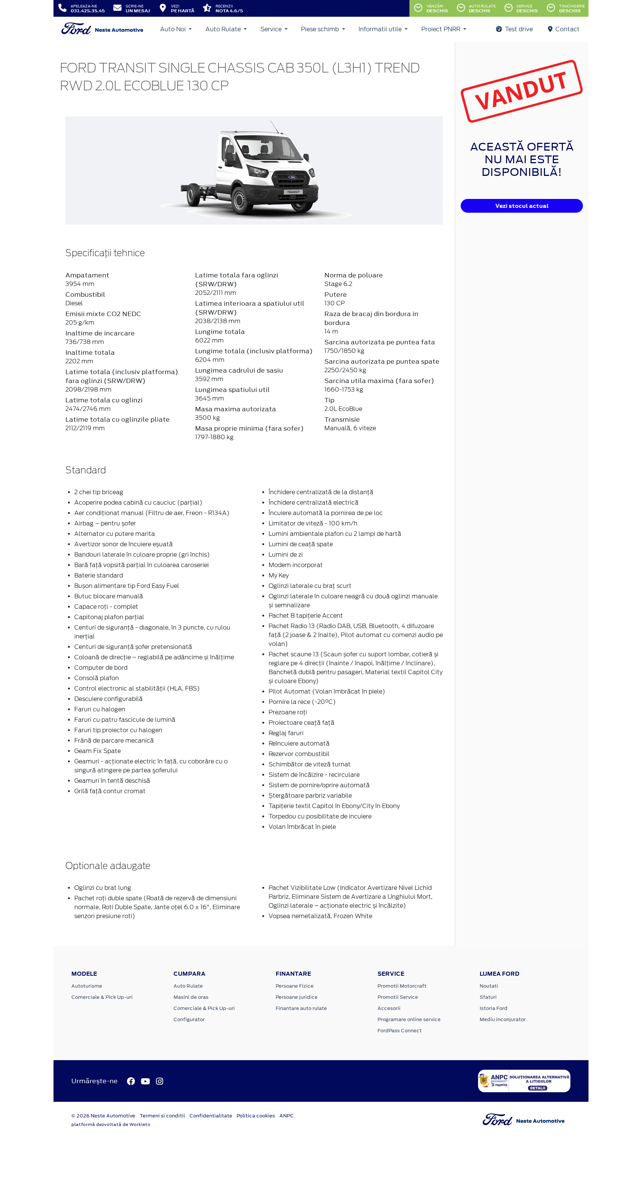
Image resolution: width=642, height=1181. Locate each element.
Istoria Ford (494, 1008)
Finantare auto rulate (301, 1008)
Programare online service (409, 1019)
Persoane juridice (297, 997)
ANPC (286, 1115)
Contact (567, 29)
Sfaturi (488, 997)
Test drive (518, 29)
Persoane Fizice (295, 985)
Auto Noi (173, 29)
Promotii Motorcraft (402, 985)
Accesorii (389, 1008)
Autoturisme (86, 985)
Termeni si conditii (162, 1115)
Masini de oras (191, 997)
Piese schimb (320, 29)
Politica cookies (256, 1115)
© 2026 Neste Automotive (103, 1115)
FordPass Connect (399, 1030)
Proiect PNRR (441, 29)
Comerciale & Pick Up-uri (102, 997)
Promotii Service (397, 997)
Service (271, 29)
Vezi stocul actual (522, 206)
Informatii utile (381, 29)
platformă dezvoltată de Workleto (110, 1124)
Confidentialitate (210, 1115)
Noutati (489, 985)
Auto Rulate (223, 29)
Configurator (189, 1019)
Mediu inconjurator (503, 1019)
